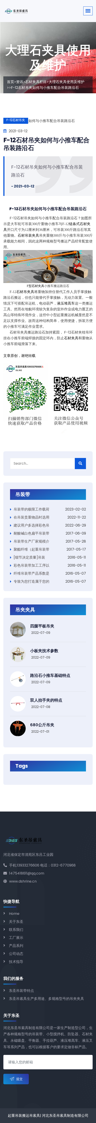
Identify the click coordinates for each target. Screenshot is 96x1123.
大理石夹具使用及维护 (66, 81)
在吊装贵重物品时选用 (31, 517)
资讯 (19, 81)
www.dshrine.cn (23, 881)
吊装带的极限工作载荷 (31, 509)
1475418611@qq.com (26, 873)
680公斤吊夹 (42, 725)
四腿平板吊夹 (42, 626)
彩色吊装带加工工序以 (31, 565)
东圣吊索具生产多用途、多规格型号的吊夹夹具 (46, 998)
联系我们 (16, 929)
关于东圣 (16, 921)
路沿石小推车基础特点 (50, 675)
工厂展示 (16, 937)
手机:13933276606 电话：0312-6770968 (42, 865)
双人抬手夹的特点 (46, 700)
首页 (10, 81)
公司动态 (16, 953)
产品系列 (16, 945)
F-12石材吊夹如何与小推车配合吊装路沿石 (46, 144)
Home (14, 913)
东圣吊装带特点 (21, 990)
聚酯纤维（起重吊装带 (31, 549)
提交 (19, 1079)
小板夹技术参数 (44, 650)
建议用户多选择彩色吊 (31, 525)
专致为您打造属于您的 (31, 581)
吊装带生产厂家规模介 (31, 541)
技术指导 (16, 961)
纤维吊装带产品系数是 (31, 573)
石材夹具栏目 (36, 81)
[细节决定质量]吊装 (29, 557)
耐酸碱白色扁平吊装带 (31, 533)
